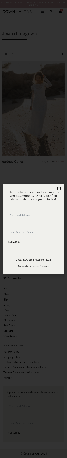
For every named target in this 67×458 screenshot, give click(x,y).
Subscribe (14, 242)
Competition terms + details (33, 266)
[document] (33, 229)
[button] (59, 188)
